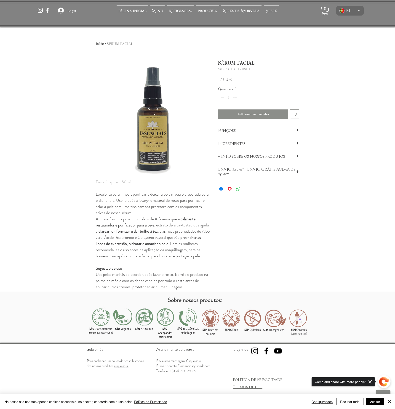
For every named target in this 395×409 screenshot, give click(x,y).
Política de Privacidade (150, 401)
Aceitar (375, 401)
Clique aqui (193, 360)
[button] (207, 9)
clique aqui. (121, 365)
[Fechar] (389, 401)
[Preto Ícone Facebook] (266, 351)
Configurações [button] (322, 401)
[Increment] (235, 97)
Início (100, 43)
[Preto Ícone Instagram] (254, 351)
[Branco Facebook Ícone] (47, 10)
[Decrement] (222, 97)
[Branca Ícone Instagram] (40, 10)
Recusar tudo (350, 401)
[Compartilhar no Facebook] (221, 188)
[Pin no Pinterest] (229, 188)
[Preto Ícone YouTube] (278, 351)
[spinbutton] (228, 97)
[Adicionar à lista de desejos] (294, 114)
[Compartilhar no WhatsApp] (238, 188)
